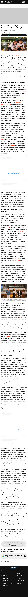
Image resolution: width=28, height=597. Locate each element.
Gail (20, 317)
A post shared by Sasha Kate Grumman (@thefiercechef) (14, 443)
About (2, 571)
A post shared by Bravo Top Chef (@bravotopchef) (14, 187)
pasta (8, 336)
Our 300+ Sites (20, 573)
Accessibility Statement (7, 583)
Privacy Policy (4, 578)
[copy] (9, 33)
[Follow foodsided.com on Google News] (25, 556)
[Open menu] (2, 2)
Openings (19, 571)
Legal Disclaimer (21, 580)
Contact (3, 573)
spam (2, 133)
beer (9, 227)
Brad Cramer (6, 30)
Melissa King (19, 102)
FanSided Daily (5, 575)
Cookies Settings (5, 585)
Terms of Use (20, 578)
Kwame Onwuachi (6, 104)
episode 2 (17, 56)
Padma (13, 145)
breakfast (23, 91)
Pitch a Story (20, 575)
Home (2, 561)
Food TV (7, 561)
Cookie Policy (4, 580)
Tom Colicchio (20, 231)
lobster (13, 323)
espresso (17, 260)
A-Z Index (19, 583)
